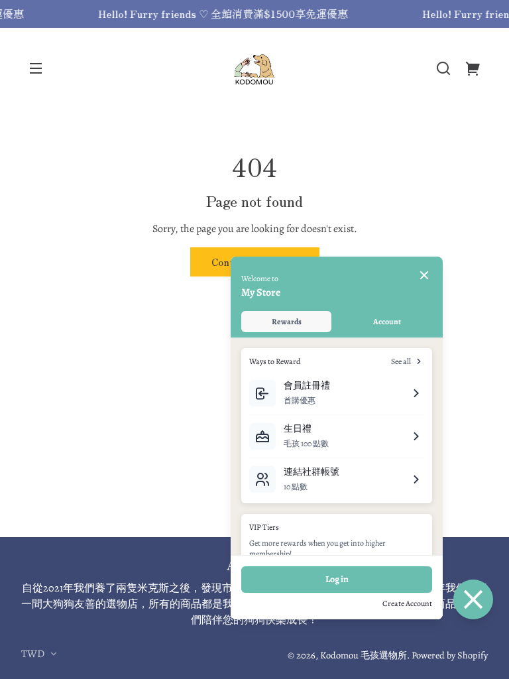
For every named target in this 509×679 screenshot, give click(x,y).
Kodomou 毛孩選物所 (363, 655)
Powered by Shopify (450, 655)
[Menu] (35, 68)
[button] (443, 68)
